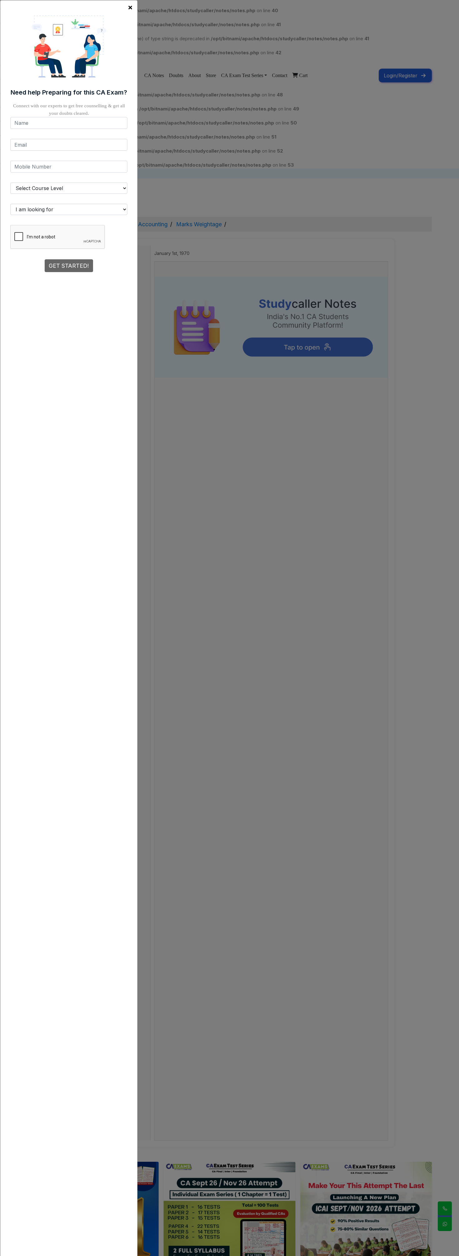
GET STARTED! (69, 265)
